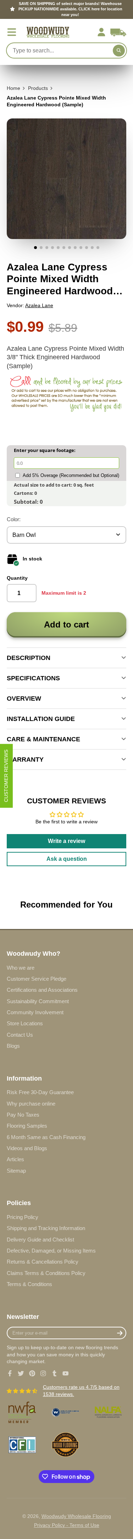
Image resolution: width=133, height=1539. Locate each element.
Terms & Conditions (29, 1284)
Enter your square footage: (45, 450)
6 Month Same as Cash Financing (46, 1137)
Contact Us (20, 1035)
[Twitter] (21, 1373)
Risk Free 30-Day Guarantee (40, 1092)
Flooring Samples (27, 1126)
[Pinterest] (32, 1373)
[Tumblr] (54, 1373)
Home (13, 88)
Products (38, 88)
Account (101, 32)
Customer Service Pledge (36, 979)
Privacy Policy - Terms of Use (66, 1525)
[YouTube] (65, 1373)
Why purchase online (31, 1104)
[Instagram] (43, 1373)
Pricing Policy (22, 1217)
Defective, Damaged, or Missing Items (51, 1251)
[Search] (119, 51)
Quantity (17, 578)
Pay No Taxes (23, 1115)
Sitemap (16, 1171)
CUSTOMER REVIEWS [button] (6, 776)
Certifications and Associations (42, 990)
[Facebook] (10, 1373)
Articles (15, 1159)
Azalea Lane (39, 305)
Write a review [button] (66, 841)
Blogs (13, 1046)
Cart (118, 32)
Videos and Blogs (27, 1148)
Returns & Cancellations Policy (42, 1262)
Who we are (20, 968)
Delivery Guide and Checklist (40, 1239)
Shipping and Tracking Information (46, 1228)
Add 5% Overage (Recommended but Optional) (71, 475)
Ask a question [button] (66, 859)
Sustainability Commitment (38, 1001)
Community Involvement (35, 1012)
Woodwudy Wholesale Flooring (76, 1516)
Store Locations (25, 1023)
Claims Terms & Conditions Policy (46, 1273)
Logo (48, 32)
